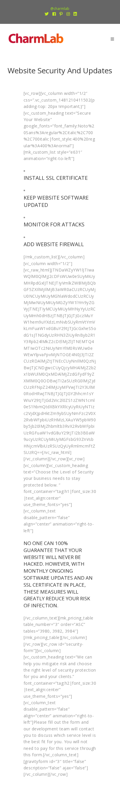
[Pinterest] (61, 14)
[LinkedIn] (74, 14)
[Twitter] (47, 14)
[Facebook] (54, 14)
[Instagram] (68, 14)
